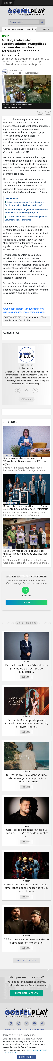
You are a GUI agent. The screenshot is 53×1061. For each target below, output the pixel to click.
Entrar (8, 2)
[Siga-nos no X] (26, 1023)
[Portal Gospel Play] (26, 11)
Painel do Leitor (36, 1030)
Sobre (20, 1030)
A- (40, 112)
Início (9, 1030)
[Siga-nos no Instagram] (18, 1023)
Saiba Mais (27, 399)
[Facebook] (26, 390)
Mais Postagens (26, 960)
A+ (48, 112)
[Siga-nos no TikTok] (42, 1023)
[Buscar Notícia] (42, 22)
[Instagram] (17, 390)
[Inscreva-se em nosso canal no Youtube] (34, 1023)
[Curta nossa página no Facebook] (10, 1023)
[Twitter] (35, 390)
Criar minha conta (26, 993)
